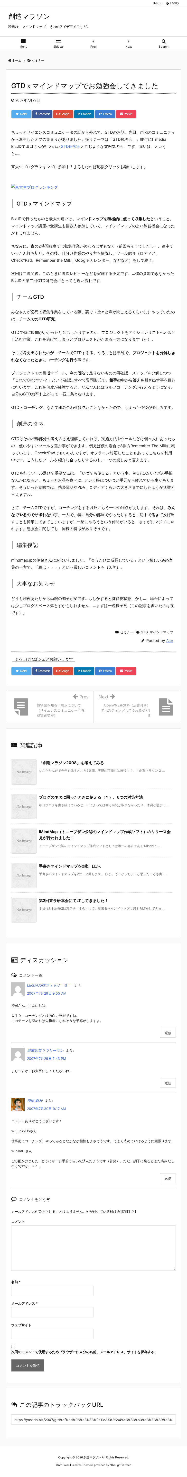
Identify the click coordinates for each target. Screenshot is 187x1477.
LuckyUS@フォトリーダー (49, 985)
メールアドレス (24, 1303)
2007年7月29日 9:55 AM (46, 993)
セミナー (126, 632)
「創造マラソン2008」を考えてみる (71, 762)
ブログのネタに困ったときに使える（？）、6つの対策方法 (91, 797)
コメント (18, 1221)
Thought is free (120, 1465)
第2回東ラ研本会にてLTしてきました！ (73, 900)
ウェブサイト (21, 1325)
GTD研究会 (71, 146)
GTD (144, 632)
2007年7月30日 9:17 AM (46, 1109)
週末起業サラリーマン (45, 1050)
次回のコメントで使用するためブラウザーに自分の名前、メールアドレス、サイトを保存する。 (84, 1352)
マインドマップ (161, 632)
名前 (16, 1282)
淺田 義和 (35, 1100)
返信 (168, 1033)
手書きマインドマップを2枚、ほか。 (71, 866)
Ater (169, 640)
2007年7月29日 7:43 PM (46, 1058)
